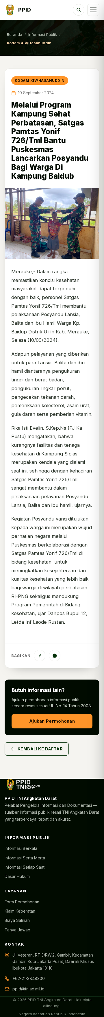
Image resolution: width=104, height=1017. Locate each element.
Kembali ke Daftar (40, 748)
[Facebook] (39, 655)
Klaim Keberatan (20, 911)
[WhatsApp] (54, 655)
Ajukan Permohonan (52, 721)
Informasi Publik (42, 34)
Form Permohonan (22, 901)
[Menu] (93, 10)
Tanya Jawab (17, 929)
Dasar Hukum (17, 876)
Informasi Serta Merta (25, 857)
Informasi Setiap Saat (24, 867)
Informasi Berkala (21, 848)
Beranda (14, 34)
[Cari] (78, 10)
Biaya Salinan (17, 920)
